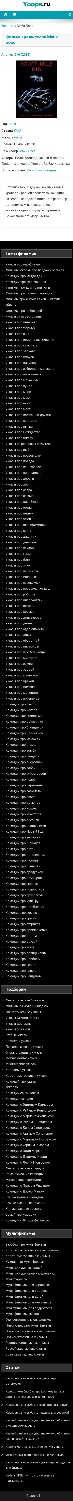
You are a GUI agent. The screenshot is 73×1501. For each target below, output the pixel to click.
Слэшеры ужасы (18, 1041)
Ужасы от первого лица (23, 316)
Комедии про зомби (20, 750)
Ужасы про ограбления (23, 264)
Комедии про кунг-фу (22, 901)
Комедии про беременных (25, 785)
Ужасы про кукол (18, 386)
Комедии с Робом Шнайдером (28, 1122)
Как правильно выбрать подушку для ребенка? (37, 1412)
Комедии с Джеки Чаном (24, 1191)
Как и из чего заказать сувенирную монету (34, 1446)
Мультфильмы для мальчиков (28, 1302)
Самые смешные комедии (25, 1203)
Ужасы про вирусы (20, 357)
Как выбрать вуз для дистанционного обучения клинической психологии (38, 1436)
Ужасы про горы (18, 554)
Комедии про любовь (22, 860)
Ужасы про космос (19, 612)
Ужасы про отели (18, 507)
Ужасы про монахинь (21, 380)
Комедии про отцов (20, 745)
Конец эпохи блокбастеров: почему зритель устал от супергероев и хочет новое (35, 1394)
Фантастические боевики (24, 1000)
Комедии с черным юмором (27, 1145)
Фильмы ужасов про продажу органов (34, 270)
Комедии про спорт (20, 797)
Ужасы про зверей (19, 669)
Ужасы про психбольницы (25, 652)
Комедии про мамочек (22, 739)
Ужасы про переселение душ (27, 588)
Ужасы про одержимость (24, 629)
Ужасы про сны (17, 334)
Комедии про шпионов (23, 843)
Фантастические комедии (24, 1168)
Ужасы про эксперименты (25, 525)
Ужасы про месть (18, 409)
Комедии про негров (21, 710)
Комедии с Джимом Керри (26, 1157)
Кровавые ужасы (18, 1070)
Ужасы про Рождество (23, 432)
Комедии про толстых (22, 704)
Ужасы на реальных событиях (28, 444)
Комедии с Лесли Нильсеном (27, 1162)
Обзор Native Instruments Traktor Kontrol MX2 (35, 1454)
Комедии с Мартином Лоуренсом (30, 1139)
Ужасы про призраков (22, 698)
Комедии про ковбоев (22, 959)
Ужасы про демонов (21, 542)
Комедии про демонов (22, 802)
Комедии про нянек (20, 970)
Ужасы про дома (18, 635)
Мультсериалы (16, 1279)
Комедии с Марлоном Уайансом (29, 1116)
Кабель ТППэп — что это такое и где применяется (30, 1478)
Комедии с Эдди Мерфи (23, 1151)
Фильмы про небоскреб (23, 311)
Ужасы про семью (19, 496)
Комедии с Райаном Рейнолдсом (30, 1110)
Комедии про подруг (21, 779)
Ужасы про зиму (18, 565)
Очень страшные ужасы (23, 1052)
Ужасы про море (18, 392)
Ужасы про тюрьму (20, 328)
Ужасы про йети (17, 559)
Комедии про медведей (23, 276)
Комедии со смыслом (22, 1093)
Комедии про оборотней (24, 762)
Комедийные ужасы (21, 1081)
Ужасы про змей (18, 519)
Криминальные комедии (24, 1209)
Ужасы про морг (18, 398)
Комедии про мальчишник (25, 282)
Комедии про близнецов (24, 733)
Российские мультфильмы (25, 1348)
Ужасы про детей (18, 623)
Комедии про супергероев (25, 774)
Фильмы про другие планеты (27, 287)
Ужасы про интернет (42, 170)
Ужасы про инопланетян (23, 600)
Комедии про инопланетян (25, 826)
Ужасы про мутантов (21, 658)
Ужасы (17, 137)
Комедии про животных (23, 716)
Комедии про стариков (23, 924)
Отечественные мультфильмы (28, 1320)
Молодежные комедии (23, 1180)
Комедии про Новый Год (24, 831)
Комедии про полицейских (25, 953)
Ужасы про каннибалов (23, 467)
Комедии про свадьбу (22, 756)
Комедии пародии (19, 1099)
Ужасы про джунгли (20, 536)
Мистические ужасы (20, 1064)
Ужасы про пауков (19, 548)
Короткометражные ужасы (26, 1076)
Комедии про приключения (26, 930)
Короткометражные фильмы (27, 1256)
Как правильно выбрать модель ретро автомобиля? (32, 1381)
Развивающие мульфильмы (27, 1343)
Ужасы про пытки (19, 426)
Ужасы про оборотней (22, 640)
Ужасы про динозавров (23, 617)
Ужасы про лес (16, 484)
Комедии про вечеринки (24, 721)
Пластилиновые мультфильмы (29, 1325)
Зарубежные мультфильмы (26, 1244)
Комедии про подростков (24, 889)
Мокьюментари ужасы (22, 1058)
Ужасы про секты (18, 531)
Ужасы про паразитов (22, 571)
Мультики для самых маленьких (30, 1273)
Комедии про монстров (23, 814)
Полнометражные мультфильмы (30, 1331)
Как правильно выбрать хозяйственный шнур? (37, 1404)
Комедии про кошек (21, 808)
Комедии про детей (20, 849)
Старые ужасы (16, 1035)
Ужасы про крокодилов (23, 473)
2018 (12, 124)
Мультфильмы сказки (22, 1314)
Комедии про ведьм (21, 936)
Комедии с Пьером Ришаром (27, 1185)
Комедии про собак (20, 768)
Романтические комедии (24, 1174)
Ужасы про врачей (19, 681)
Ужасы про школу (19, 438)
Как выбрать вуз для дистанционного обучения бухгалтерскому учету (38, 1423)
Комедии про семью (21, 913)
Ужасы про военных (21, 577)
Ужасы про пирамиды (22, 646)
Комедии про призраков (24, 895)
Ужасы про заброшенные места (29, 369)
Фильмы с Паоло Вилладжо (26, 1006)
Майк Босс (27, 151)
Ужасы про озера (18, 490)
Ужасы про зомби (19, 664)
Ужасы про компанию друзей (28, 415)
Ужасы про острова (20, 606)
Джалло (11, 1087)
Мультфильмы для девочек (26, 1291)
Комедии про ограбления (24, 907)
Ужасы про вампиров (22, 687)
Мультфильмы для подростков (29, 1308)
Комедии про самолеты (23, 791)
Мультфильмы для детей (24, 1296)
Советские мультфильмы (24, 1354)
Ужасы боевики (17, 1029)
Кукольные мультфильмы (25, 1262)
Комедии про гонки (20, 965)
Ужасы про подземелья (23, 455)
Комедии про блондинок (24, 727)
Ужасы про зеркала (20, 351)
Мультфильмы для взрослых (27, 1285)
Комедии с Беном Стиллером (27, 1128)
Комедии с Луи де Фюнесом (27, 1220)
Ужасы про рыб (17, 450)
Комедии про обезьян (22, 820)
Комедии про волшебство (25, 855)
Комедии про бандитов (23, 976)
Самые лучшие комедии (24, 1197)
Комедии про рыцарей (22, 866)
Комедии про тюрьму (22, 884)
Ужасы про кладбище (22, 502)
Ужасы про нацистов (21, 421)
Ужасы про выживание (23, 374)
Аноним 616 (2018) (15, 54)
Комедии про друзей (21, 942)
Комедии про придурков (24, 872)
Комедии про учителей (22, 837)
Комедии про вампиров (23, 878)
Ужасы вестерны (18, 1024)
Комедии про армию (21, 918)
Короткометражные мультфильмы (32, 1250)
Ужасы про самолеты (21, 345)
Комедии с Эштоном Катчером (29, 1105)
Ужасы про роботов (20, 594)
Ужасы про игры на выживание (29, 340)
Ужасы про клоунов (20, 363)
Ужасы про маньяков (21, 675)
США (17, 131)
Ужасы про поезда (19, 461)
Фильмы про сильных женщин (28, 293)
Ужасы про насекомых (22, 583)
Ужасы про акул (17, 403)
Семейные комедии (20, 1214)
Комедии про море (19, 947)
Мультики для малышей (23, 1267)
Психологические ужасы (24, 1047)
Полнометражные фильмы (26, 1337)
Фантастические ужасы (23, 1012)
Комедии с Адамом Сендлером (29, 1133)
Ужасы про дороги (19, 479)
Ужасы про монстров (21, 693)
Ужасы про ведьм (19, 513)
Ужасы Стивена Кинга (22, 1018)
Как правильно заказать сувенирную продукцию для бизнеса (38, 1465)
